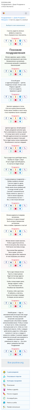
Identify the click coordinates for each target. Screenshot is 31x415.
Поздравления (6, 18)
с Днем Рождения (19, 18)
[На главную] (15, 13)
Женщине (4, 20)
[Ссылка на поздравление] (20, 44)
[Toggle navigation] (26, 13)
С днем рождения (12, 372)
